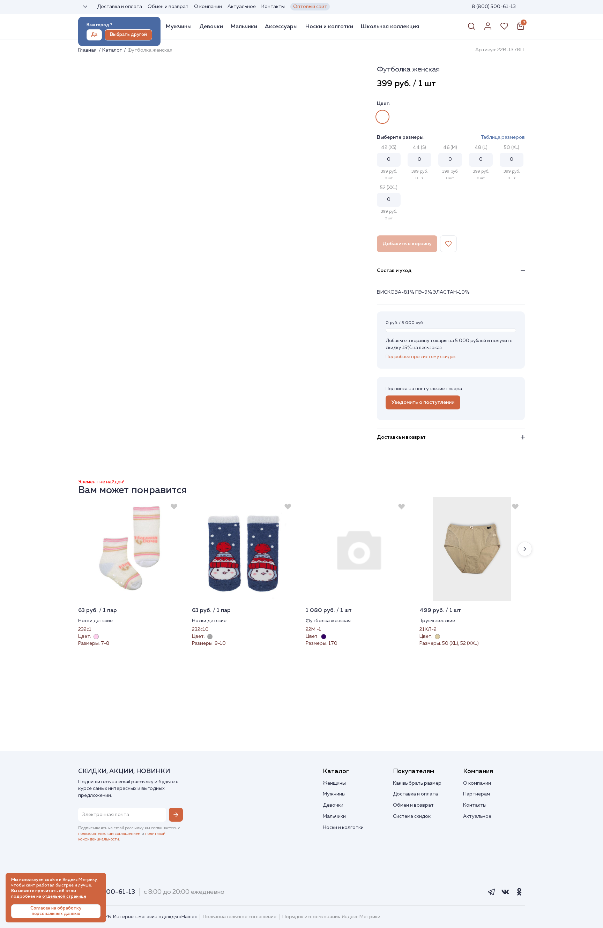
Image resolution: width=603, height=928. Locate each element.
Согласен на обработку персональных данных (55, 911)
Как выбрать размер (417, 783)
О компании (208, 6)
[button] (525, 549)
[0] (520, 29)
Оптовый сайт (310, 6)
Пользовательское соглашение (239, 916)
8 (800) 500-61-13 (494, 6)
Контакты (273, 6)
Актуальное (242, 6)
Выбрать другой (128, 34)
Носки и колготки (329, 26)
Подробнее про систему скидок (421, 357)
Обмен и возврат (168, 6)
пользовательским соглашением (109, 834)
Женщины (334, 783)
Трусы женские (437, 620)
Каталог (112, 50)
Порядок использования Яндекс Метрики (331, 916)
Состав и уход (394, 270)
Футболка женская (328, 620)
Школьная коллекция (390, 26)
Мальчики (244, 26)
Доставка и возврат (401, 437)
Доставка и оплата (119, 6)
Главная (88, 50)
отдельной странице (64, 897)
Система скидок (412, 816)
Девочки (211, 26)
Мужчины (179, 26)
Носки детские (95, 620)
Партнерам (476, 794)
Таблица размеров (503, 137)
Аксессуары (281, 26)
